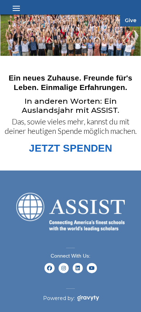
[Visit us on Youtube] (92, 272)
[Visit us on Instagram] (63, 272)
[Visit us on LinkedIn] (77, 272)
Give (130, 20)
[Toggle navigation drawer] (16, 8)
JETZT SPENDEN (70, 148)
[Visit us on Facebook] (49, 272)
